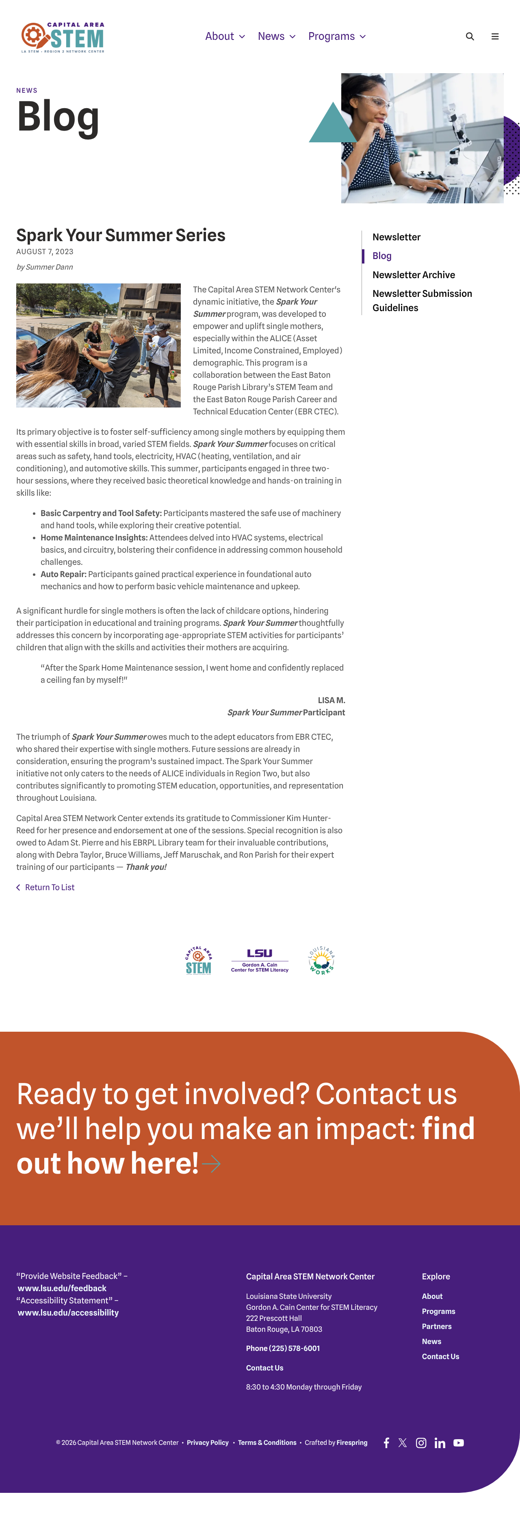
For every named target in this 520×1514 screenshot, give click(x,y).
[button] (470, 36)
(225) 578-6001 (294, 1348)
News (271, 36)
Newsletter (397, 237)
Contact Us (265, 1368)
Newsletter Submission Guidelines (422, 301)
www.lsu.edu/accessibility (68, 1313)
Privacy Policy (208, 1442)
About (219, 36)
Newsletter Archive (414, 275)
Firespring (352, 1442)
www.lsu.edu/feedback (62, 1288)
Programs (331, 36)
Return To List (49, 887)
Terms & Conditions (267, 1442)
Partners (437, 1326)
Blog (382, 256)
